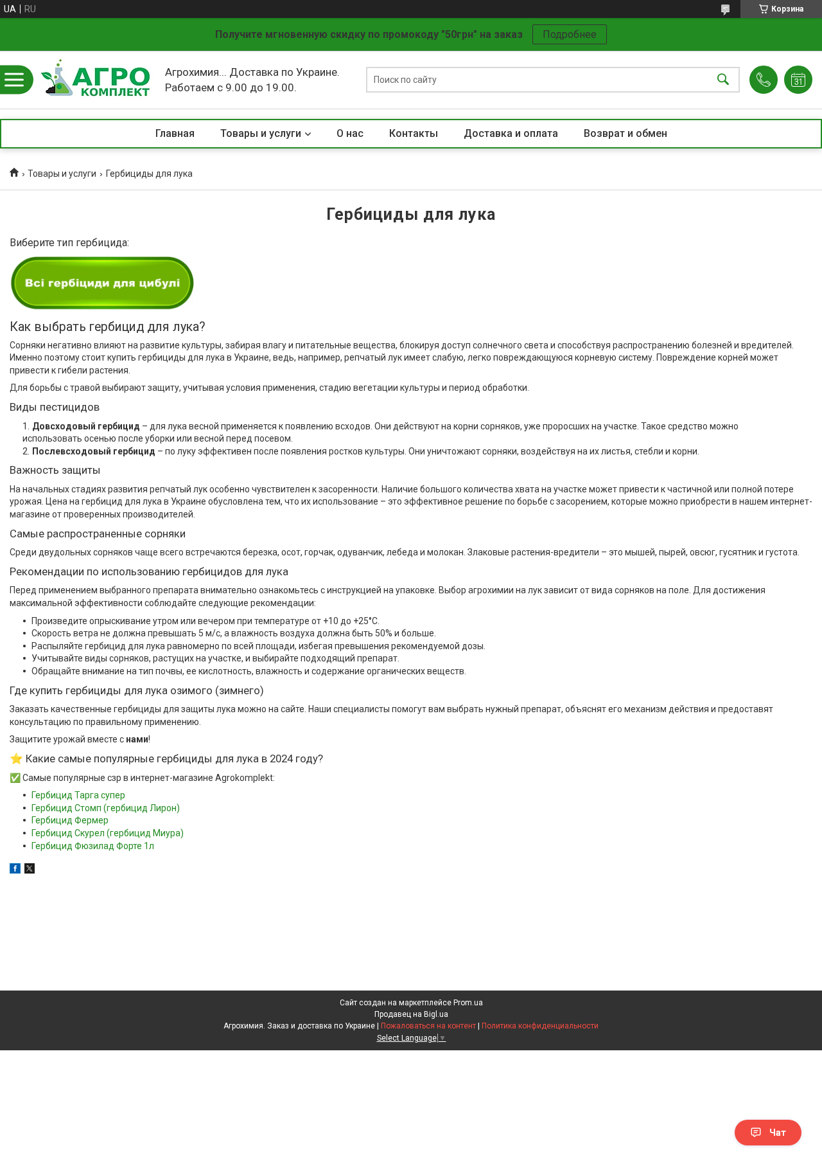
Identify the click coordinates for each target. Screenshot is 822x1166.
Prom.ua (468, 1002)
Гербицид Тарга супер (78, 795)
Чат (777, 1132)
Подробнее (570, 34)
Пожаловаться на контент (428, 1025)
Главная (175, 133)
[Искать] (723, 80)
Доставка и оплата (511, 133)
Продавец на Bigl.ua (411, 1014)
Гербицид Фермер (70, 820)
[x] (29, 870)
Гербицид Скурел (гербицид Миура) (107, 833)
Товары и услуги (260, 133)
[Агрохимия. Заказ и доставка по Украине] (95, 79)
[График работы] (798, 80)
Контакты (413, 133)
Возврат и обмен (625, 133)
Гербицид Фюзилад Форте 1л (92, 846)
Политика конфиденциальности (540, 1025)
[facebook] (15, 870)
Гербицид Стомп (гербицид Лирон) (105, 808)
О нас (350, 133)
